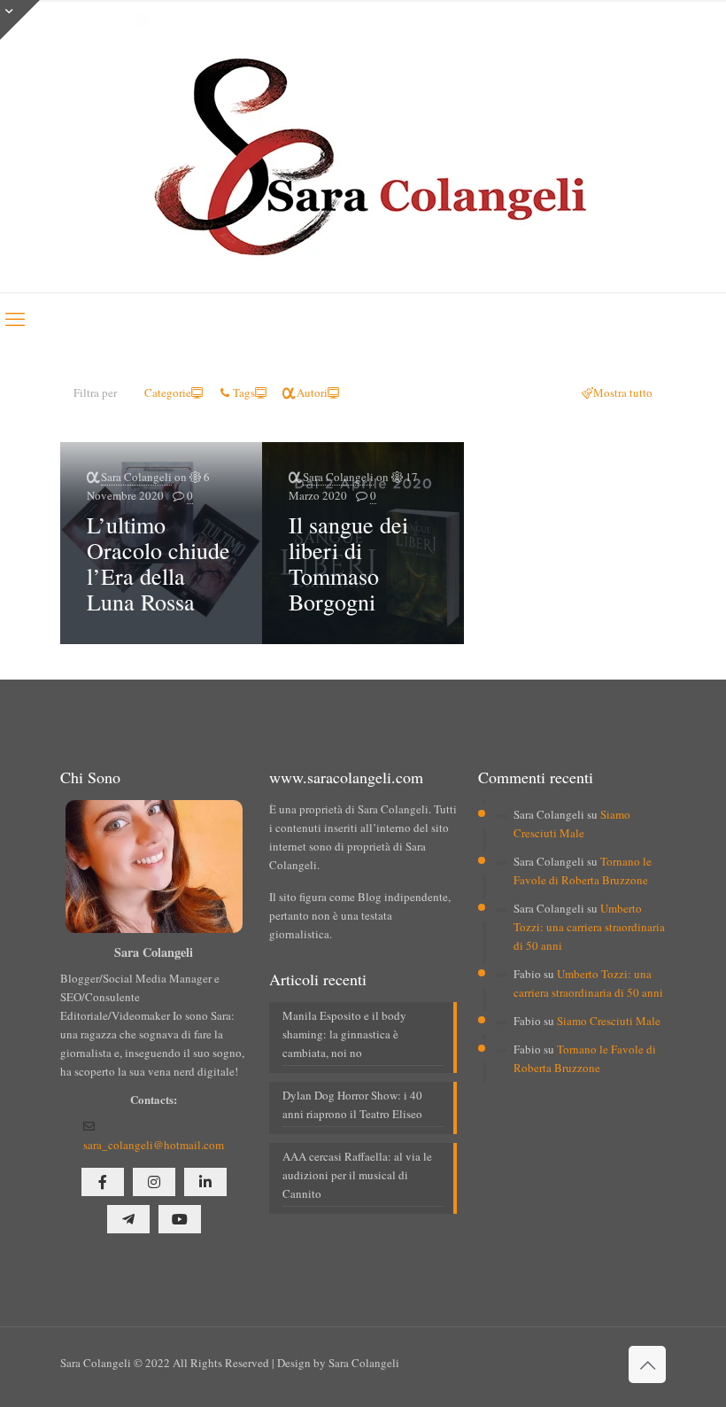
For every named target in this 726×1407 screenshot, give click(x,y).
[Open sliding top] (20, 20)
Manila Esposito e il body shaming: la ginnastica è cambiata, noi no (344, 1034)
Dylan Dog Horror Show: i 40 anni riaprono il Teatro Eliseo (352, 1104)
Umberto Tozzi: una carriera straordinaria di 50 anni (589, 926)
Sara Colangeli (136, 477)
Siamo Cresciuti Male (608, 1021)
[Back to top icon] (647, 1364)
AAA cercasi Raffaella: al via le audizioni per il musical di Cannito (357, 1174)
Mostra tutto (623, 392)
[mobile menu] (15, 318)
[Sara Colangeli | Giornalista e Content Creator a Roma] (363, 146)
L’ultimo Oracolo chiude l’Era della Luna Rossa (158, 563)
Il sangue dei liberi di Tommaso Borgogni (348, 563)
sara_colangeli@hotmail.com (153, 1145)
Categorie (167, 392)
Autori (312, 392)
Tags (244, 392)
